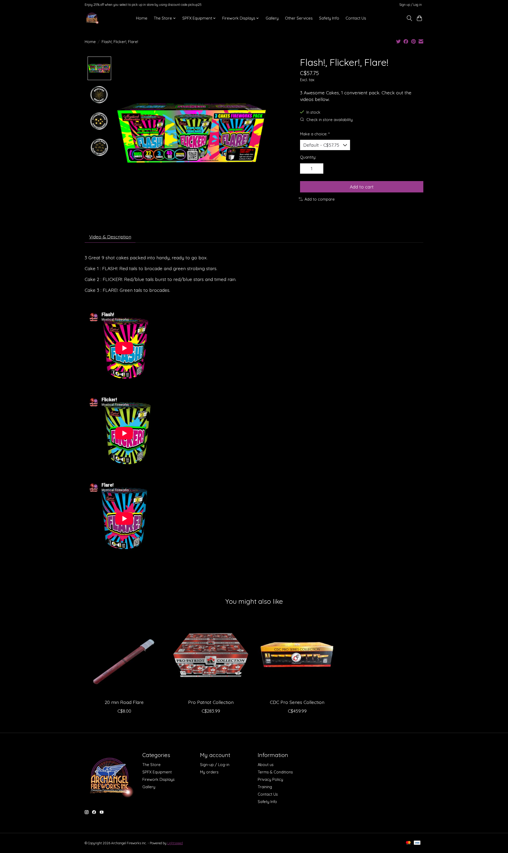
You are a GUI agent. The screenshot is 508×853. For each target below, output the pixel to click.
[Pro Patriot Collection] (210, 655)
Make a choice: (315, 133)
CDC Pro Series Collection (297, 702)
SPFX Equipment (157, 771)
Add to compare (320, 199)
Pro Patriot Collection (211, 702)
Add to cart (362, 187)
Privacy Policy (270, 779)
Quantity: (308, 157)
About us (266, 764)
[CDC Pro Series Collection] (297, 655)
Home (141, 18)
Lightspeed (175, 843)
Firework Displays (158, 779)
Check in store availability (329, 119)
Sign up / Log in (410, 5)
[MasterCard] (408, 843)
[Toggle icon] (409, 18)
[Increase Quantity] (317, 168)
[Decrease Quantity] (306, 168)
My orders (209, 771)
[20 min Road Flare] (124, 655)
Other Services (299, 18)
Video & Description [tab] (110, 236)
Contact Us (356, 18)
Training (265, 786)
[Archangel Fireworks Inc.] (92, 18)
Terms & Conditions (275, 771)
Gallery (272, 18)
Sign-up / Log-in (214, 764)
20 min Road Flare (124, 702)
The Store (151, 764)
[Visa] (417, 843)
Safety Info (329, 18)
